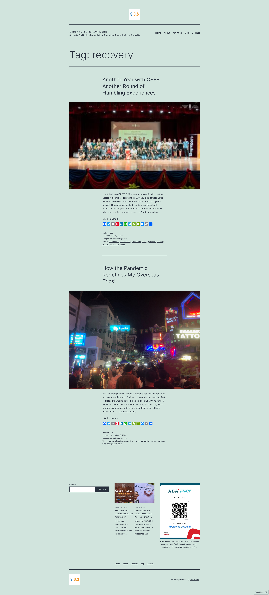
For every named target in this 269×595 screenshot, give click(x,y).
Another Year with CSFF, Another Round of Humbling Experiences (131, 86)
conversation (114, 441)
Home (158, 33)
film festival (136, 241)
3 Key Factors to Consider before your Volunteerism (124, 513)
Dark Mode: (259, 592)
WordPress (194, 579)
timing (122, 244)
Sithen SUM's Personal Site (88, 31)
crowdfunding (125, 241)
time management (109, 444)
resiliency (161, 441)
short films (114, 244)
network (137, 441)
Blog (187, 33)
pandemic (152, 241)
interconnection (126, 441)
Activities (177, 33)
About (167, 33)
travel (120, 444)
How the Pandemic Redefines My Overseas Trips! (130, 274)
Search (72, 485)
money (144, 241)
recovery (105, 244)
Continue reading (149, 212)
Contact (196, 33)
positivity (160, 241)
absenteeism (114, 241)
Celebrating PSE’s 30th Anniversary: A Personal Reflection (143, 513)
